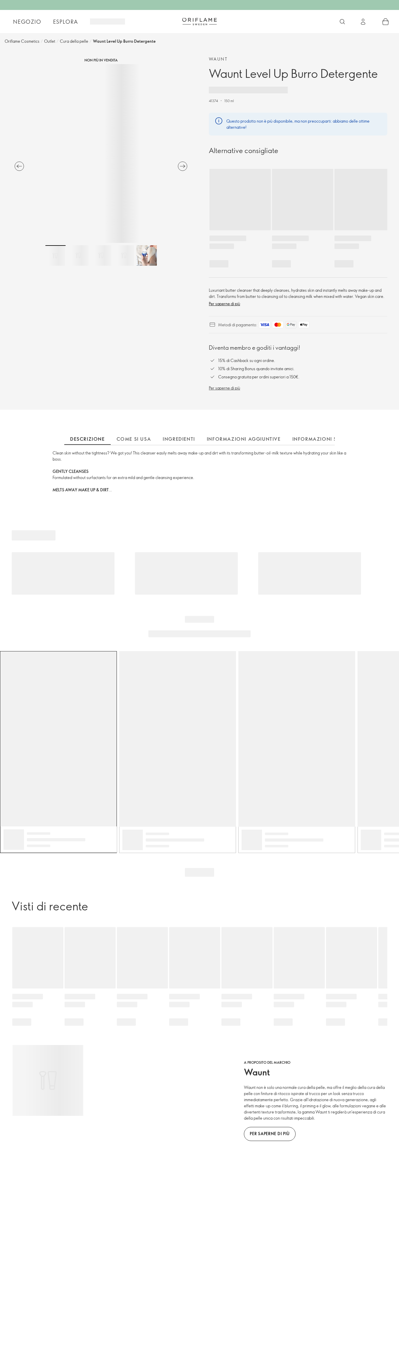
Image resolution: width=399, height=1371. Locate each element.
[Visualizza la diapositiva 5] (146, 255)
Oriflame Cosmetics (22, 41)
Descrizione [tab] (87, 439)
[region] (101, 153)
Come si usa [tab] (134, 439)
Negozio (27, 21)
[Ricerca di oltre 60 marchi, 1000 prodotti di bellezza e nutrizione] (342, 21)
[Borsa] (385, 22)
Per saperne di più (224, 303)
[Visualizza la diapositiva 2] (78, 255)
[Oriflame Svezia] (199, 21)
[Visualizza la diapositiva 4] (124, 255)
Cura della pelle (74, 41)
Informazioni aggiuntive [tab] (244, 439)
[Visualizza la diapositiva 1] (55, 255)
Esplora (66, 21)
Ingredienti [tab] (179, 439)
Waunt (218, 59)
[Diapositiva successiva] (182, 166)
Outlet (49, 41)
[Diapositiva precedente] (19, 166)
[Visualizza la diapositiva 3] (101, 255)
